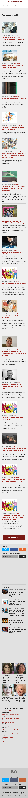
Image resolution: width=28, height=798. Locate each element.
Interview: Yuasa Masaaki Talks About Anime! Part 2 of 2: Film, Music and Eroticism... (14, 353)
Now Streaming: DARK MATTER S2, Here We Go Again (17, 622)
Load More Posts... (14, 537)
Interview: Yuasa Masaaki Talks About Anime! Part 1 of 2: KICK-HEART (12, 386)
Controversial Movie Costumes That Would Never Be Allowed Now (7, 699)
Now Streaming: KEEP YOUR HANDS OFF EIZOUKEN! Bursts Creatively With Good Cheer (14, 155)
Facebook (14, 780)
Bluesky (6, 780)
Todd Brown (17, 313)
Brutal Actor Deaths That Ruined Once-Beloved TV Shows (6, 679)
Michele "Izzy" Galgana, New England (11, 730)
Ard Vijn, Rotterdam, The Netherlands (12, 718)
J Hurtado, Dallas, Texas (8, 722)
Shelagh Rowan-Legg (7, 737)
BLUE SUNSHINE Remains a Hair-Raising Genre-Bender (17, 631)
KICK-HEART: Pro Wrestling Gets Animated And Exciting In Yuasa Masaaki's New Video (13, 517)
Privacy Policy (16, 792)
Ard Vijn (16, 219)
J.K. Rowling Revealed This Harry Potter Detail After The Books (19, 679)
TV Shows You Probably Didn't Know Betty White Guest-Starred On (20, 699)
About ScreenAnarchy (10, 791)
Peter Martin (17, 35)
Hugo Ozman (16, 513)
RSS (23, 780)
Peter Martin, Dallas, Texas (9, 711)
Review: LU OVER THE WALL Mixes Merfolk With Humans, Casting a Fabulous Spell (13, 188)
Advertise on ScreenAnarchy (18, 793)
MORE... (4, 741)
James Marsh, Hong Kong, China (10, 726)
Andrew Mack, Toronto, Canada (10, 714)
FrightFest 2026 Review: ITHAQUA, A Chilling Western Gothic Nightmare (17, 593)
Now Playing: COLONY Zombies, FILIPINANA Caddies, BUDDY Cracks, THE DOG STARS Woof (17, 612)
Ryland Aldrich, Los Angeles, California (12, 733)
